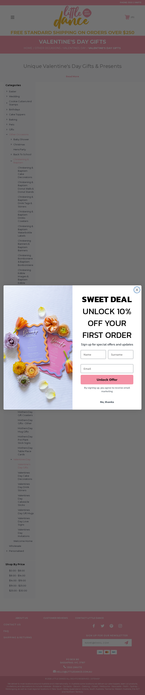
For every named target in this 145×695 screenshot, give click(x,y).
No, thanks (107, 402)
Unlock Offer (107, 379)
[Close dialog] (137, 290)
